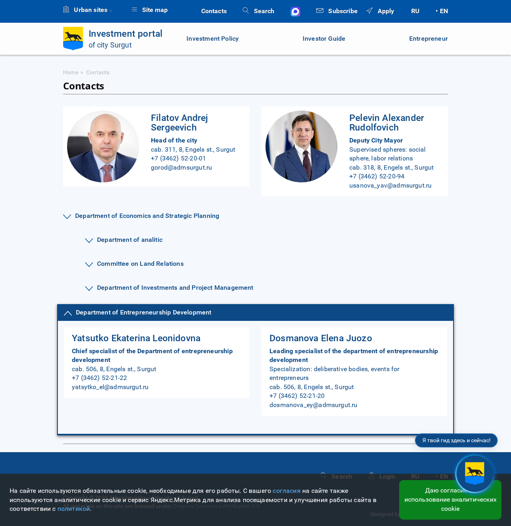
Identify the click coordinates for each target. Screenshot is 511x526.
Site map (154, 10)
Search (263, 11)
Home (70, 72)
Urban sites (90, 10)
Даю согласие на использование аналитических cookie (450, 499)
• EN (442, 11)
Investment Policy (212, 38)
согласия (286, 490)
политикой (73, 508)
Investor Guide (324, 38)
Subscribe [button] (342, 11)
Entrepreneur (428, 38)
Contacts (214, 11)
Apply (385, 11)
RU (415, 11)
